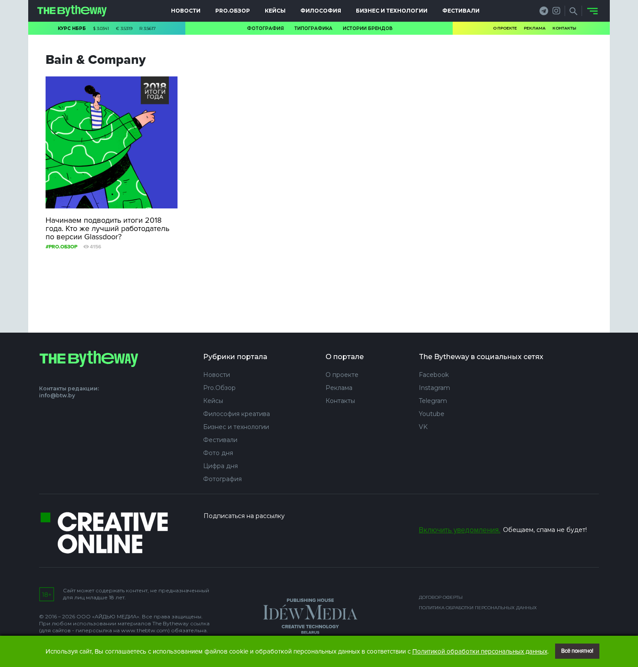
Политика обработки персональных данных (478, 608)
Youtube (431, 414)
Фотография (265, 28)
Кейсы (275, 10)
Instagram (434, 388)
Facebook (434, 375)
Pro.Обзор (232, 10)
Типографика (313, 28)
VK (423, 427)
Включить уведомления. (459, 530)
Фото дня (218, 453)
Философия (320, 10)
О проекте (505, 28)
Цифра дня (220, 466)
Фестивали (461, 10)
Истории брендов (368, 28)
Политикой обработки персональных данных (479, 651)
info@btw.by (57, 395)
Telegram (433, 401)
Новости (186, 10)
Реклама (535, 28)
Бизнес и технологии (392, 10)
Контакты (564, 28)
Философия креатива (236, 414)
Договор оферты (441, 597)
